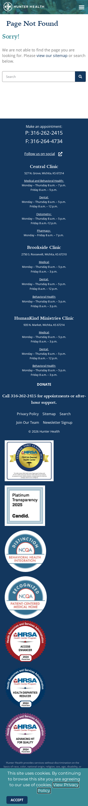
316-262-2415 (47, 132)
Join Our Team (27, 422)
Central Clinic (44, 166)
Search (65, 413)
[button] (82, 7)
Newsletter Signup (57, 422)
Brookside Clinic (44, 247)
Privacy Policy (28, 413)
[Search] (80, 76)
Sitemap (49, 413)
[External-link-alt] (60, 154)
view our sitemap (52, 55)
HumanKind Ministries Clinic (44, 318)
